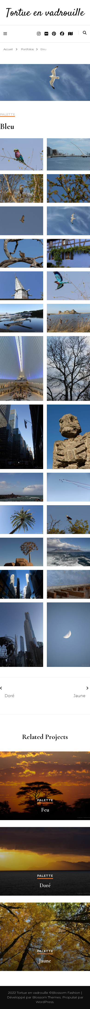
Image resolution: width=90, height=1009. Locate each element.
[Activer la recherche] (85, 33)
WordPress (45, 1002)
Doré (9, 696)
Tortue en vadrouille (45, 13)
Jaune (79, 696)
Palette (7, 114)
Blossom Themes (46, 997)
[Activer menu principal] (6, 34)
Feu (45, 810)
